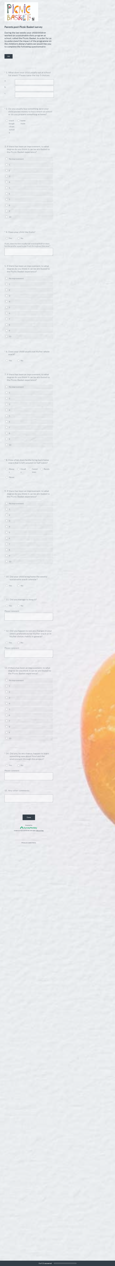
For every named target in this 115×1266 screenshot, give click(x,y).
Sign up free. (40, 831)
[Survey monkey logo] (28, 827)
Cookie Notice (31, 843)
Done (29, 817)
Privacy (24, 843)
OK (8, 56)
